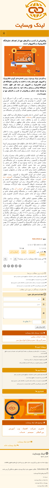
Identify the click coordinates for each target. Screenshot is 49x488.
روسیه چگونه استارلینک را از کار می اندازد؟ (35, 359)
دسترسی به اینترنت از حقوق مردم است (35, 279)
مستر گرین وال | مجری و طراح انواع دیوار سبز (31, 340)
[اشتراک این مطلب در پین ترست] (8, 266)
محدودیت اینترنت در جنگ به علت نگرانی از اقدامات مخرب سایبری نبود (28, 282)
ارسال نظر (39, 327)
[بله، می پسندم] (15, 259)
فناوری (41, 429)
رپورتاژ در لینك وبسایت (41, 483)
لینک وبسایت (30, 25)
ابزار (23, 252)
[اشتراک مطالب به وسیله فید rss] (4, 266)
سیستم (30, 432)
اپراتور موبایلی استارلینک (39, 356)
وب (18, 429)
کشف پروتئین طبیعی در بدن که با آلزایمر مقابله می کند (32, 363)
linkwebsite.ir (37, 239)
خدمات (28, 117)
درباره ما (45, 477)
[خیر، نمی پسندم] (5, 259)
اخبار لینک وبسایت (24, 442)
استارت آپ (18, 189)
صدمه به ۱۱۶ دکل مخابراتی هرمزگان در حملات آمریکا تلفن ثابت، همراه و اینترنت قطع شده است (25, 352)
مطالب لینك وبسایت (42, 486)
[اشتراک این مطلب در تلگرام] (16, 266)
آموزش (9, 177)
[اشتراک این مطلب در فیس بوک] (20, 266)
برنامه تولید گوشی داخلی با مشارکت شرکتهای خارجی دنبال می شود (29, 276)
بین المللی (40, 432)
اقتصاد (42, 254)
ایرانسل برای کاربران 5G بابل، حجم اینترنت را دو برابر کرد (31, 286)
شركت (33, 429)
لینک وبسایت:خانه (10, 445)
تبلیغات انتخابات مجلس (38, 337)
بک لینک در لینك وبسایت (41, 480)
